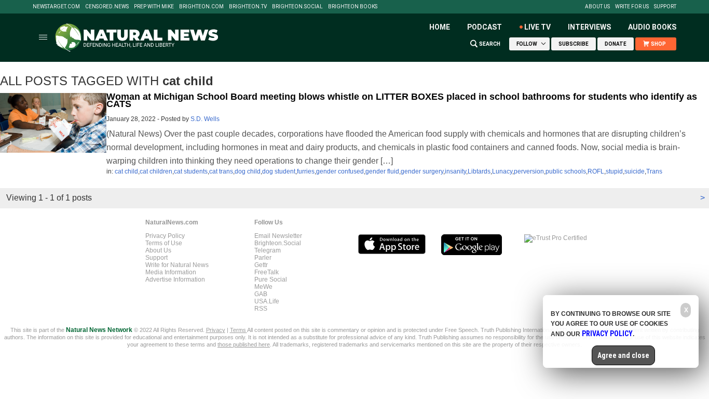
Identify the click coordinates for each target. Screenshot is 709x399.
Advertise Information (175, 279)
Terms (238, 330)
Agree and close (623, 355)
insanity (455, 171)
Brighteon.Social (297, 6)
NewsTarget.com (56, 6)
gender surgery (422, 171)
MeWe (263, 286)
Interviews (589, 27)
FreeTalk (266, 272)
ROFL (596, 171)
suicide (634, 171)
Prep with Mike (154, 6)
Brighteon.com (201, 6)
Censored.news (107, 6)
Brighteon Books (352, 6)
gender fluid (382, 171)
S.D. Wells (205, 119)
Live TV (537, 27)
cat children (156, 171)
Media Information (170, 272)
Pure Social (270, 279)
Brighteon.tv (248, 6)
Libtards (479, 171)
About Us (597, 6)
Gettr (261, 265)
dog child (248, 171)
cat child (126, 171)
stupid (614, 171)
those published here (243, 344)
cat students (191, 171)
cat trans (221, 171)
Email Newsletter (278, 236)
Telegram (267, 250)
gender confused (340, 171)
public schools (566, 171)
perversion (529, 171)
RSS (260, 308)
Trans (654, 171)
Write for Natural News (177, 265)
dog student (278, 171)
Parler (262, 257)
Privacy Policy (165, 236)
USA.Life (266, 301)
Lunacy (502, 171)
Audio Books (652, 27)
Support (665, 6)
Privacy (215, 330)
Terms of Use (163, 243)
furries (306, 171)
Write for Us (632, 6)
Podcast (484, 27)
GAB (260, 294)
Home (439, 27)
